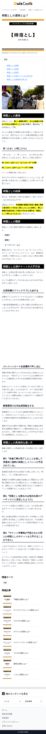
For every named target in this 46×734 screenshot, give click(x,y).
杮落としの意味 (13, 65)
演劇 (5, 582)
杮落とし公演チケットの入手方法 (20, 76)
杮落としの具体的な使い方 (17, 79)
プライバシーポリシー (10, 722)
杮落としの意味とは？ (35, 10)
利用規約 (5, 718)
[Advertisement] (23, 337)
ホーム (4, 710)
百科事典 (22, 10)
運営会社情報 (7, 714)
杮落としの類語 (13, 72)
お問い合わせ (7, 726)
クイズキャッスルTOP (9, 10)
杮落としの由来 (13, 69)
